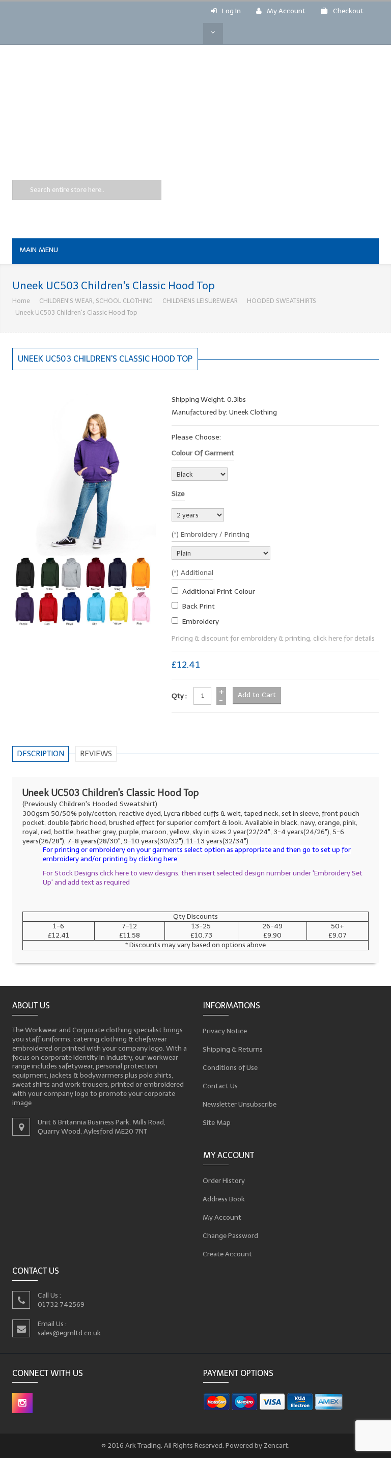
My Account (286, 11)
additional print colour (218, 591)
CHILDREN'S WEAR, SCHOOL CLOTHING (96, 301)
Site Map (217, 1122)
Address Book (224, 1198)
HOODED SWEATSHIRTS (281, 301)
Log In (231, 11)
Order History (224, 1180)
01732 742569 (61, 1304)
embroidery (200, 621)
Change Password (230, 1235)
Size (178, 493)
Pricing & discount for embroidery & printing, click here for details (273, 638)
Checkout (348, 11)
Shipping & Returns (233, 1049)
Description (40, 753)
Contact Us (220, 1086)
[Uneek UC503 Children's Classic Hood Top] (84, 509)
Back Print (198, 606)
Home (21, 301)
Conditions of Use (230, 1067)
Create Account (227, 1253)
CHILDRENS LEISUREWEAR (200, 301)
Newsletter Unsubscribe (239, 1104)
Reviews (96, 753)
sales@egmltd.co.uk (69, 1333)
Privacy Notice (225, 1031)
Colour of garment (203, 453)
